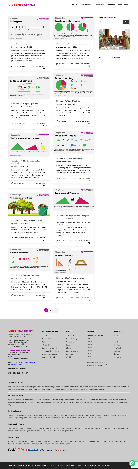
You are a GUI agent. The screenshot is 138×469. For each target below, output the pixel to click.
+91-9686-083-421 (23, 362)
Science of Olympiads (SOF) (97, 365)
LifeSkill (68, 357)
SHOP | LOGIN (123, 5)
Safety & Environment (94, 465)
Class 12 (89, 357)
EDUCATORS (100, 5)
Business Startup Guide (50, 348)
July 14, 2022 (72, 47)
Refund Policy (106, 465)
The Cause (117, 345)
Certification (118, 348)
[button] (132, 463)
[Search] (126, 22)
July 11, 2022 (72, 162)
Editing (68, 348)
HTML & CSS (46, 345)
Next (55, 310)
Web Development (72, 336)
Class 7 (89, 341)
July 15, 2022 (27, 47)
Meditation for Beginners (51, 351)
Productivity (70, 342)
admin (16, 166)
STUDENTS (111, 5)
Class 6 (89, 338)
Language (69, 354)
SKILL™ (74, 5)
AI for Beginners (47, 336)
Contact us (118, 357)
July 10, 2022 (24, 166)
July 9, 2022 (69, 219)
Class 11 (89, 354)
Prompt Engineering (49, 339)
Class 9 (89, 348)
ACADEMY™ (86, 5)
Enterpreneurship (72, 351)
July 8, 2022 (24, 224)
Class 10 (89, 351)
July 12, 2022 (27, 107)
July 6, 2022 (72, 281)
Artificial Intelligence (73, 339)
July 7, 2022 (27, 278)
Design (68, 345)
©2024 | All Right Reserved (39, 465)
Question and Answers (37, 66)
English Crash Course (49, 354)
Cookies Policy (70, 465)
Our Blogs (117, 342)
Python (44, 342)
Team (116, 339)
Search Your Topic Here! (108, 17)
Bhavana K (18, 47)
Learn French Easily (48, 357)
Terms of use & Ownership (56, 465)
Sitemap (117, 354)
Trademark (117, 351)
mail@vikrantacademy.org (19, 364)
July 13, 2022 (72, 104)
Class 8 (89, 344)
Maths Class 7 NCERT (21, 66)
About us (117, 336)
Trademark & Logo (81, 465)
